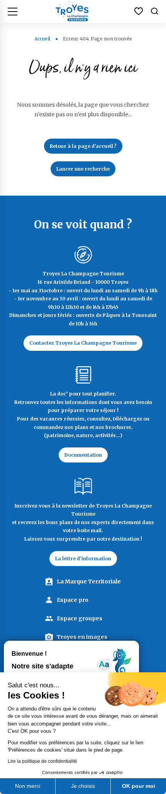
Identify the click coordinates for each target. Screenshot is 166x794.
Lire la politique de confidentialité (42, 761)
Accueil (42, 39)
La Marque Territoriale (89, 581)
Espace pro (72, 599)
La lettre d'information (83, 558)
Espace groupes (79, 618)
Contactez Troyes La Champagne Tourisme (83, 343)
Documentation (83, 455)
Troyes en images (82, 636)
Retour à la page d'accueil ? (83, 146)
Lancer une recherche (83, 169)
